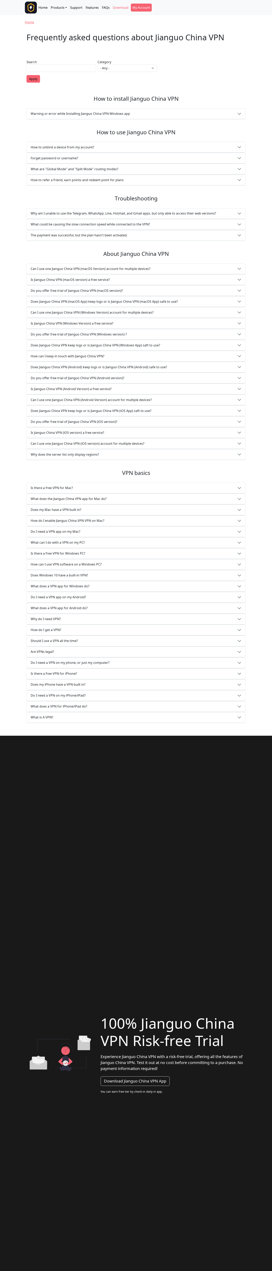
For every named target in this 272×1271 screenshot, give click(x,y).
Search (31, 62)
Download (120, 7)
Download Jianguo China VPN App (135, 1081)
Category (104, 62)
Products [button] (58, 7)
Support (76, 7)
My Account (141, 7)
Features (92, 7)
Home (43, 7)
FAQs (106, 7)
